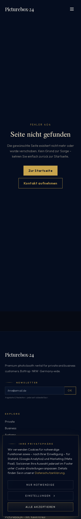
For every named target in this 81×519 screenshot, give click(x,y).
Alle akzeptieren (41, 506)
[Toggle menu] (72, 9)
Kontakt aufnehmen (40, 183)
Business (10, 428)
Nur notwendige (40, 484)
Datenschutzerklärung (50, 473)
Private (10, 421)
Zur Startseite (40, 171)
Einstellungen (38, 495)
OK (70, 390)
